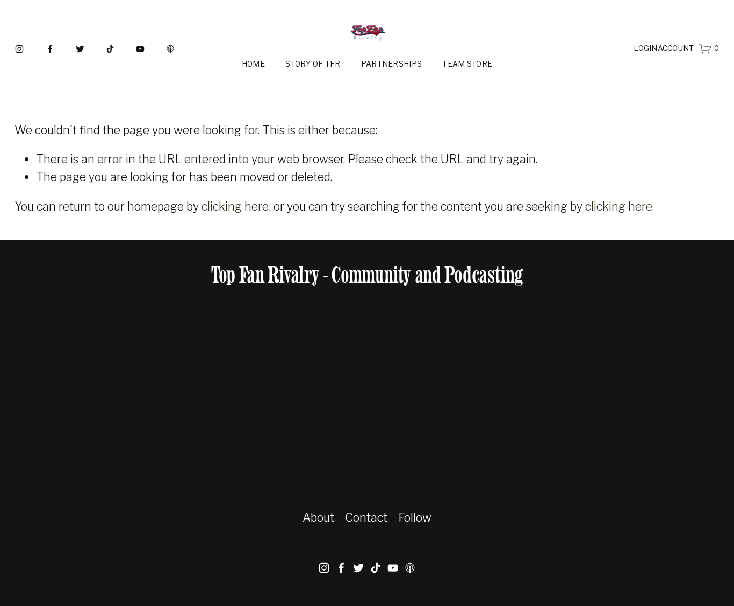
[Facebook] (50, 49)
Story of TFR (312, 64)
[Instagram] (19, 49)
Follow (414, 517)
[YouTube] (140, 49)
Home (253, 64)
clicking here (235, 206)
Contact (366, 517)
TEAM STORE (467, 64)
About (318, 517)
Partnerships (391, 64)
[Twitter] (80, 49)
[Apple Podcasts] (170, 49)
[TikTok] (110, 49)
